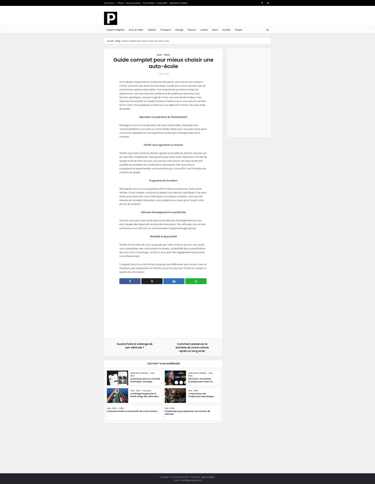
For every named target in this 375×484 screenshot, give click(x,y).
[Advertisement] (217, 19)
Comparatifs (161, 3)
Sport (215, 29)
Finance (192, 29)
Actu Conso (109, 3)
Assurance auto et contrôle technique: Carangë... (145, 380)
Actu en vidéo (136, 29)
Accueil (110, 40)
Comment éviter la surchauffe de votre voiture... (133, 411)
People (238, 29)
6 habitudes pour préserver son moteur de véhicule (187, 412)
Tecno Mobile (149, 3)
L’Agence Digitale (115, 29)
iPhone (120, 3)
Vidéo (121, 408)
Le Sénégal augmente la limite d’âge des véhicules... (145, 395)
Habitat (152, 29)
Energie (179, 29)
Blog (118, 40)
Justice (204, 29)
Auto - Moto (163, 54)
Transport (165, 29)
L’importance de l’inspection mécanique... (201, 395)
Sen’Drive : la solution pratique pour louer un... (201, 380)
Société (226, 29)
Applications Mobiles (178, 3)
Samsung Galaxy (133, 3)
